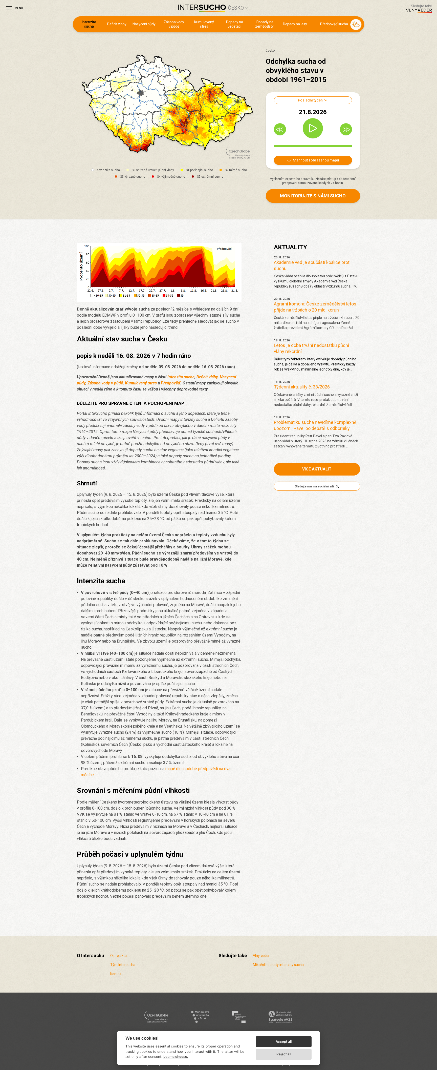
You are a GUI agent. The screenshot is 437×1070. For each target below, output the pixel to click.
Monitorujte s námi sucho (313, 195)
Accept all (284, 1041)
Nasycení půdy (144, 24)
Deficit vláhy (116, 24)
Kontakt (116, 974)
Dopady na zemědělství (264, 24)
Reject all (283, 1054)
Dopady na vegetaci (234, 24)
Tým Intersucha (122, 965)
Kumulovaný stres (204, 24)
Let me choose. (175, 1057)
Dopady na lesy (295, 24)
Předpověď (170, 383)
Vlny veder (261, 956)
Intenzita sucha (89, 24)
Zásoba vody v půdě (174, 24)
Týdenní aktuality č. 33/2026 (302, 386)
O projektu (118, 956)
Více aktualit (317, 469)
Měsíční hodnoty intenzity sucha (278, 965)
